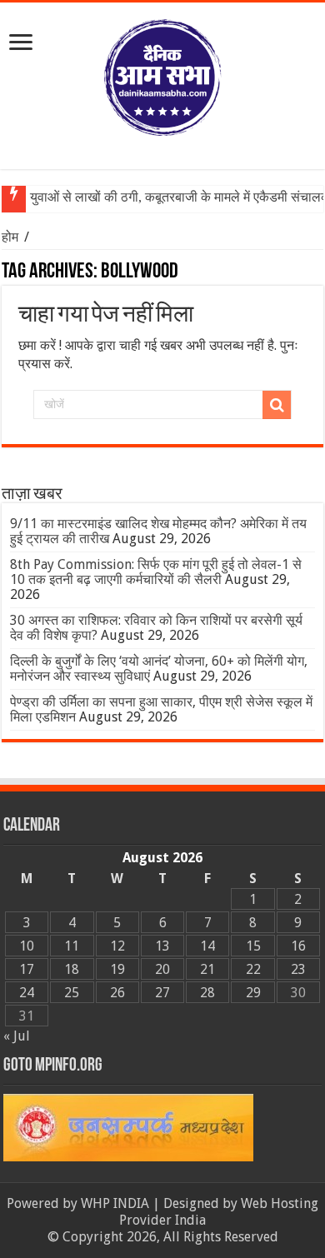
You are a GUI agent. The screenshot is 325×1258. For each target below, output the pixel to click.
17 (26, 969)
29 (253, 993)
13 (162, 946)
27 (162, 993)
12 (117, 946)
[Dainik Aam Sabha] (162, 74)
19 (117, 969)
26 (117, 993)
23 (298, 969)
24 (26, 993)
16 (298, 946)
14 (207, 946)
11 (71, 946)
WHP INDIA (115, 1203)
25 (71, 993)
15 (253, 946)
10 (26, 946)
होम (12, 237)
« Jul (16, 1036)
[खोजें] (276, 405)
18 (71, 969)
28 (207, 993)
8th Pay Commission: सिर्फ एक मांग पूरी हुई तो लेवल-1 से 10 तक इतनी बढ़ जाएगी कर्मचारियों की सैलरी (156, 572)
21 (207, 969)
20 (162, 969)
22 (253, 969)
